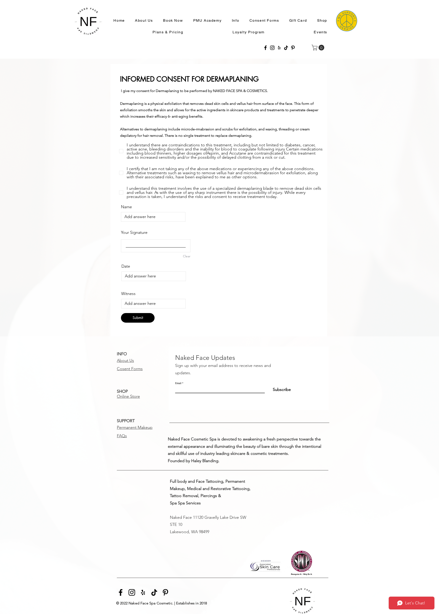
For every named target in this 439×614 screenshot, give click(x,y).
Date (125, 266)
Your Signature (134, 232)
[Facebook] (265, 48)
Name (126, 207)
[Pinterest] (293, 48)
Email (178, 383)
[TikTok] (286, 48)
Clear (186, 256)
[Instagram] (272, 48)
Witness (128, 294)
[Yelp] (279, 48)
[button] (233, 20)
